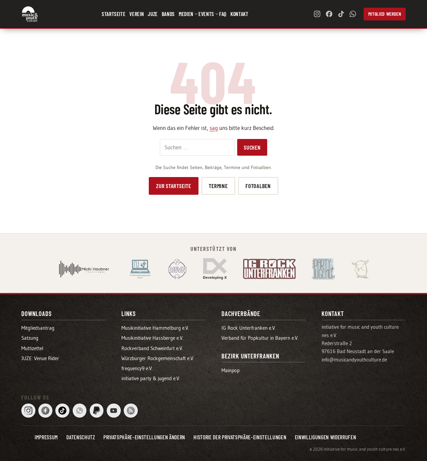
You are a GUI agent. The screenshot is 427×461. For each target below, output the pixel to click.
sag (213, 127)
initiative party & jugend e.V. (150, 378)
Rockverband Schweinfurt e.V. (152, 348)
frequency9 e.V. (137, 368)
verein (136, 14)
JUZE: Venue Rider (40, 358)
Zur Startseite (173, 185)
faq (223, 14)
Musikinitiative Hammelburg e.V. (155, 328)
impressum (46, 437)
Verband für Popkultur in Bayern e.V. (260, 338)
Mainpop (231, 370)
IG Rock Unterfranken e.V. (249, 328)
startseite (113, 14)
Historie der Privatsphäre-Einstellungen (239, 437)
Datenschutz (80, 437)
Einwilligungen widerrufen (325, 437)
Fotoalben (258, 185)
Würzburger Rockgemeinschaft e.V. (157, 358)
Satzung (29, 338)
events (206, 14)
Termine (218, 185)
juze (153, 14)
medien (186, 14)
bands (168, 14)
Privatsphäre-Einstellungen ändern (144, 437)
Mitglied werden (384, 14)
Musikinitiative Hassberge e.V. (152, 338)
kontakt (239, 14)
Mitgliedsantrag (37, 328)
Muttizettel (32, 348)
